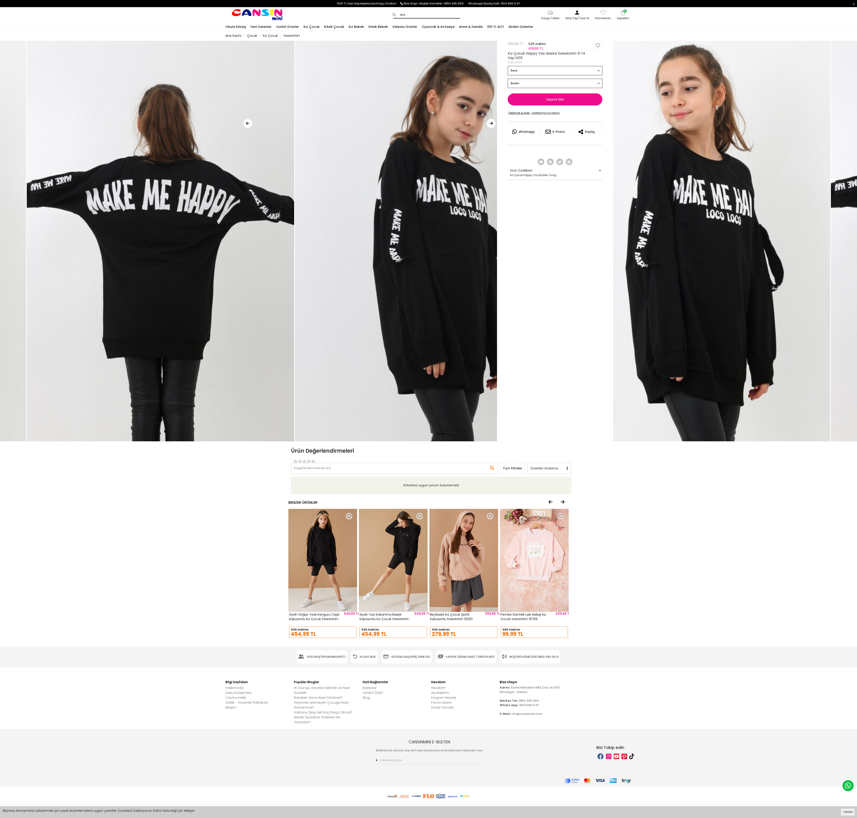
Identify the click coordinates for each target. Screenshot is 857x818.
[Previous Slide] (248, 123)
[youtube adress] (616, 756)
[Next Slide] (491, 123)
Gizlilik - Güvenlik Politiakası (246, 702)
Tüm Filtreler (512, 468)
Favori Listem (441, 702)
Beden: (515, 83)
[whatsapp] (848, 785)
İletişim (230, 707)
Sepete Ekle (555, 99)
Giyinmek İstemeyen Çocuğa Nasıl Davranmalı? (321, 705)
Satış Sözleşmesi (238, 693)
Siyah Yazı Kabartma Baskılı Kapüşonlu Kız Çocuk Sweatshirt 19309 (384, 618)
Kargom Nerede (443, 697)
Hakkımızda (234, 688)
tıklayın (189, 810)
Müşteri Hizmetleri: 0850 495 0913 (443, 3)
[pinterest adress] (624, 756)
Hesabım (438, 688)
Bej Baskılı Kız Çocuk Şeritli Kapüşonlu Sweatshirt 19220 (451, 616)
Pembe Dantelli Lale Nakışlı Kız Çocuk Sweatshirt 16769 (523, 616)
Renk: (514, 70)
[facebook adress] (600, 756)
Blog (366, 697)
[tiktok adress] (631, 756)
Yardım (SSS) (373, 693)
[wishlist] (349, 516)
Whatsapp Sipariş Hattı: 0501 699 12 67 (494, 3)
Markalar (369, 688)
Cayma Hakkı (235, 697)
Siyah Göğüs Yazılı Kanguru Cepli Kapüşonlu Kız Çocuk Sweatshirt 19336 (314, 618)
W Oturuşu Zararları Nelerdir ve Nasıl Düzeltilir (322, 690)
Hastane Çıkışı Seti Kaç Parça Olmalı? (323, 712)
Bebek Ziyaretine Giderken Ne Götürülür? (317, 719)
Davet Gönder (442, 707)
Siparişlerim (440, 693)
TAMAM (848, 812)
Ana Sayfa (233, 35)
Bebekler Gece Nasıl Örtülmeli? (318, 697)
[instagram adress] (609, 756)
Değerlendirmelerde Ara (312, 466)
